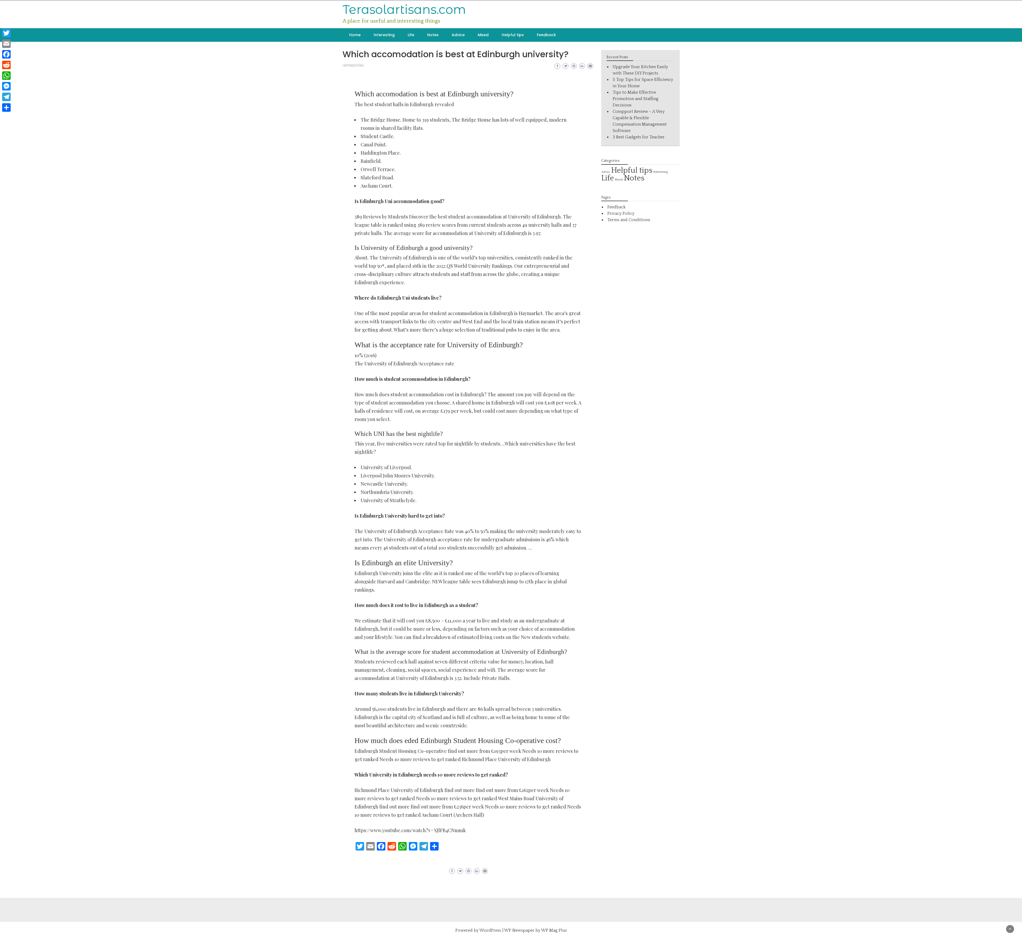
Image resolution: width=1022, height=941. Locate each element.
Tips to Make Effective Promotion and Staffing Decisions (635, 99)
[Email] (6, 43)
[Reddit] (6, 65)
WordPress (490, 930)
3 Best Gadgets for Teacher (639, 137)
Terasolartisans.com (404, 9)
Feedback (546, 35)
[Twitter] (6, 33)
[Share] (6, 107)
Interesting (384, 35)
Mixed (483, 35)
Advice (458, 35)
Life (411, 35)
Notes (433, 35)
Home (355, 35)
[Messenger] (6, 86)
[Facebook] (6, 54)
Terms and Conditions (628, 219)
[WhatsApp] (6, 75)
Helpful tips (513, 35)
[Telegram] (6, 97)
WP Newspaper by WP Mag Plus (535, 930)
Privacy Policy (620, 213)
